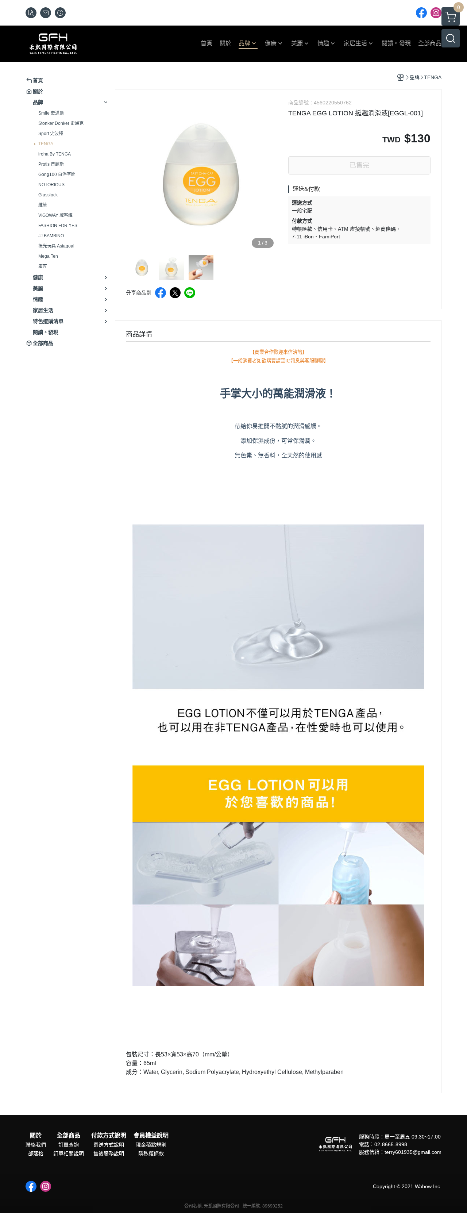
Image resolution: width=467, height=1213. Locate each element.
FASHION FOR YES (57, 225)
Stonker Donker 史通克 (61, 123)
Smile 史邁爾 (51, 113)
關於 (36, 1136)
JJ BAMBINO (51, 235)
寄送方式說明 (108, 1144)
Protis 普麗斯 (51, 164)
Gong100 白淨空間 (57, 174)
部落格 (35, 1153)
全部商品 (68, 1136)
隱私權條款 (151, 1153)
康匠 (42, 266)
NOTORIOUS (51, 184)
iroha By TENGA (54, 154)
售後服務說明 (108, 1153)
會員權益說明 (151, 1136)
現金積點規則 (151, 1144)
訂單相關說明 (68, 1153)
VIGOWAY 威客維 (55, 215)
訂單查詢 (68, 1144)
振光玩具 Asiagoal (56, 246)
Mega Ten (48, 256)
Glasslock (48, 194)
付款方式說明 (108, 1136)
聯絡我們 (36, 1144)
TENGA (45, 143)
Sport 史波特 (50, 133)
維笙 (42, 205)
